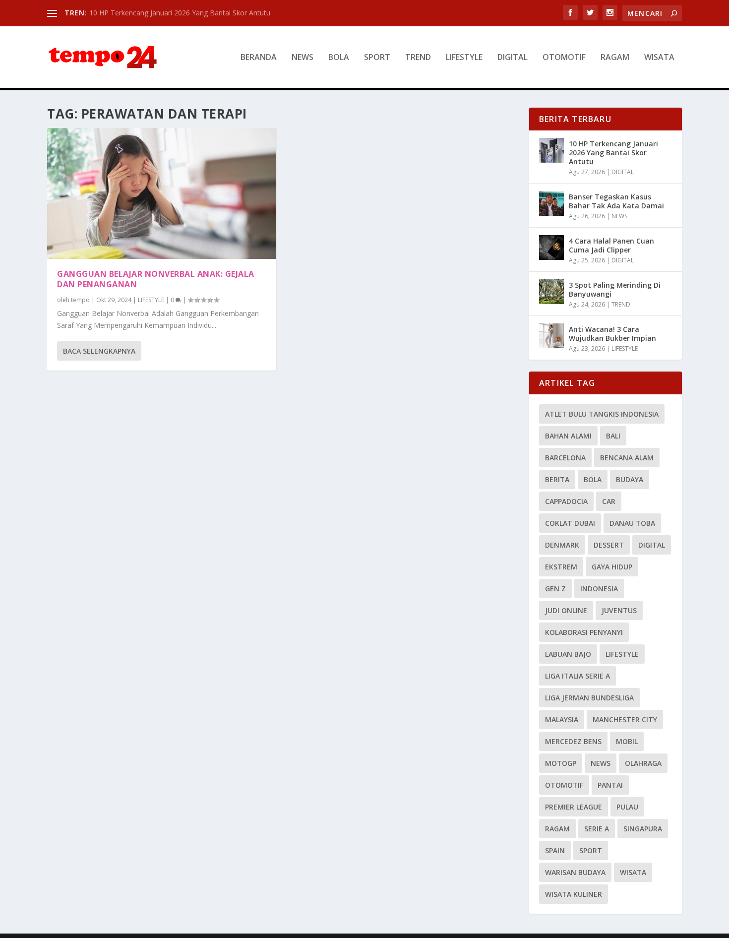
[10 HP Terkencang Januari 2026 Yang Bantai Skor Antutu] (551, 150)
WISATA (659, 58)
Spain (555, 850)
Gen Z (555, 588)
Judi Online (566, 610)
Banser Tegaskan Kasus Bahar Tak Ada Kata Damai (616, 201)
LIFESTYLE (464, 58)
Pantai (610, 785)
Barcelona (565, 457)
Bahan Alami (568, 435)
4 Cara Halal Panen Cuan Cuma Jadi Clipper (611, 245)
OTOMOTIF (564, 58)
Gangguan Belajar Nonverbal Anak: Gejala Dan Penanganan (155, 279)
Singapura (642, 828)
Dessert (609, 545)
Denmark (562, 545)
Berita (557, 479)
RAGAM (615, 58)
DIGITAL (512, 58)
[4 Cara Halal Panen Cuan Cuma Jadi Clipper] (551, 247)
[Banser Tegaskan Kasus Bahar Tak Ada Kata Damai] (551, 203)
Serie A (596, 828)
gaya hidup (612, 566)
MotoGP (560, 763)
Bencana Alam (627, 457)
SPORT (377, 58)
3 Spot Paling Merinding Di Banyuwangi (615, 289)
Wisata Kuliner (573, 894)
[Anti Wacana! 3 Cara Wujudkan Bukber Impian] (551, 335)
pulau (627, 807)
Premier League (573, 807)
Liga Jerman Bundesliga (589, 697)
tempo (80, 300)
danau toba (632, 523)
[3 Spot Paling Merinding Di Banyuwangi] (551, 291)
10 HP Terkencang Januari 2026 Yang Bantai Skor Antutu (179, 12)
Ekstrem (561, 566)
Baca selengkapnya (99, 351)
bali (613, 435)
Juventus (619, 610)
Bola (593, 479)
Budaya (629, 479)
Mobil (627, 741)
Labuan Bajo (568, 654)
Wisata (633, 872)
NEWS (302, 58)
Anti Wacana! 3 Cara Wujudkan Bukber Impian (612, 333)
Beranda (259, 58)
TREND (418, 58)
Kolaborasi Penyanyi (584, 632)
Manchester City (625, 719)
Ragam (557, 828)
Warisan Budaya (575, 872)
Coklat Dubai (570, 523)
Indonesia (599, 588)
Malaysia (561, 719)
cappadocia (566, 501)
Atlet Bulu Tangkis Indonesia (602, 414)
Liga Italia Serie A (577, 676)
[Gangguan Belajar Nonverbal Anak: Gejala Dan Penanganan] (161, 193)
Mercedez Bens (573, 741)
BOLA (338, 58)
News (600, 763)
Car (608, 501)
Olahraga (643, 763)
